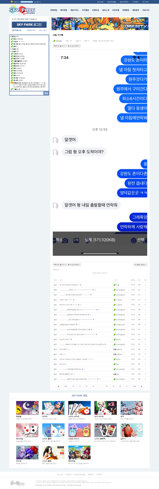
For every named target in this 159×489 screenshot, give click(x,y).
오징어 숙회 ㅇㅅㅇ (66, 300)
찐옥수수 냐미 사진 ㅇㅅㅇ (68, 305)
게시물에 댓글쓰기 (140, 265)
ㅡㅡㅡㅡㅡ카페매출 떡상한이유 (70, 369)
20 (120, 386)
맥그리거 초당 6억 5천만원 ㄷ (69, 285)
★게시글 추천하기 (74, 46)
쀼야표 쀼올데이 (65, 374)
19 (113, 386)
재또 (61, 354)
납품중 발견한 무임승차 (67, 324)
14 (80, 386)
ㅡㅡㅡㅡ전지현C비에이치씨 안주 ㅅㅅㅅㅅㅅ (75, 295)
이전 (65, 386)
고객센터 (135, 2)
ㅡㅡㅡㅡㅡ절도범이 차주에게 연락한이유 (73, 315)
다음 (134, 386)
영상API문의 (124, 2)
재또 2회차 (63, 349)
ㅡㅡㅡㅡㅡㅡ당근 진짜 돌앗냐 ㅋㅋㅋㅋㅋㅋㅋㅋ (76, 319)
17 (100, 386)
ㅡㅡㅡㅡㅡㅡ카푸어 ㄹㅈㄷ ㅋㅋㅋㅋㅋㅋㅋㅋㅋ (76, 290)
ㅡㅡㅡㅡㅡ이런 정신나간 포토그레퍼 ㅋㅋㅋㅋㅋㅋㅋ (77, 334)
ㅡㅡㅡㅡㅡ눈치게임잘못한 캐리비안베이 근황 (75, 329)
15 (86, 386)
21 (127, 386)
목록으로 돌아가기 (60, 46)
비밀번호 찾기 (31, 30)
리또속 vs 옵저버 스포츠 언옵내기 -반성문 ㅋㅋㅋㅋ (77, 359)
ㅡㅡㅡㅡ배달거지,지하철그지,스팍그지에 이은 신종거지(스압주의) (82, 344)
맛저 (61, 364)
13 (73, 386)
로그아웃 (145, 2)
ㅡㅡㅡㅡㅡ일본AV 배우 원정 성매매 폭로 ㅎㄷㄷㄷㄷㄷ (78, 379)
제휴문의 (91, 474)
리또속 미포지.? (65, 339)
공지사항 (100, 2)
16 (93, 386)
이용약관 (68, 474)
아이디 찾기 (43, 30)
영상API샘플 (111, 2)
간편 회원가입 (16, 30)
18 (106, 386)
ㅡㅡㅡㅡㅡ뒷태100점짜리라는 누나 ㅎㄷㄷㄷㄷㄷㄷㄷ (77, 310)
